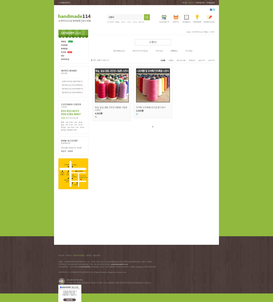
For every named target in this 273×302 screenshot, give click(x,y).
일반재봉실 (117, 51)
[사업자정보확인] (85, 267)
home (189, 32)
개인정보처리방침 (78, 255)
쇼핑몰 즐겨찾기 (64, 3)
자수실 (135, 22)
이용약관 (88, 255)
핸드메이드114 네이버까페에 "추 (72, 89)
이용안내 (68, 255)
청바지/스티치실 (138, 51)
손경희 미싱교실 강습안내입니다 (72, 81)
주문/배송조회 (200, 3)
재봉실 (117, 22)
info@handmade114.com (119, 264)
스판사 (129, 22)
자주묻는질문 (210, 3)
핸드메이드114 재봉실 (200, 32)
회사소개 (61, 255)
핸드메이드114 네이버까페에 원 (72, 85)
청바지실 (141, 22)
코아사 (123, 22)
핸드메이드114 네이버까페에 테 (72, 92)
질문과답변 (96, 255)
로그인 (185, 3)
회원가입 (191, 3)
